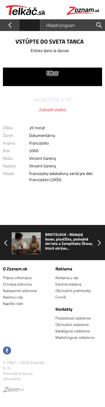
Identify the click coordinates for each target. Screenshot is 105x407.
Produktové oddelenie (73, 318)
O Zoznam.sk (15, 268)
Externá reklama (68, 284)
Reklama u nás (66, 278)
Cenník (60, 297)
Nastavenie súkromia (19, 290)
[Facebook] (7, 351)
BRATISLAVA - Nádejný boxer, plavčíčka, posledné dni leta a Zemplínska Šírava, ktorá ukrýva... (69, 241)
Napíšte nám (13, 303)
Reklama (63, 268)
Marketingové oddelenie (74, 337)
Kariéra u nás (13, 297)
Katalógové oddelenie (72, 331)
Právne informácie (17, 278)
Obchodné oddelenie (72, 324)
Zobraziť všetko (52, 110)
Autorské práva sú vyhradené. (18, 376)
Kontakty (64, 309)
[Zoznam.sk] (13, 391)
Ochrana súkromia (17, 284)
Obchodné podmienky (73, 290)
